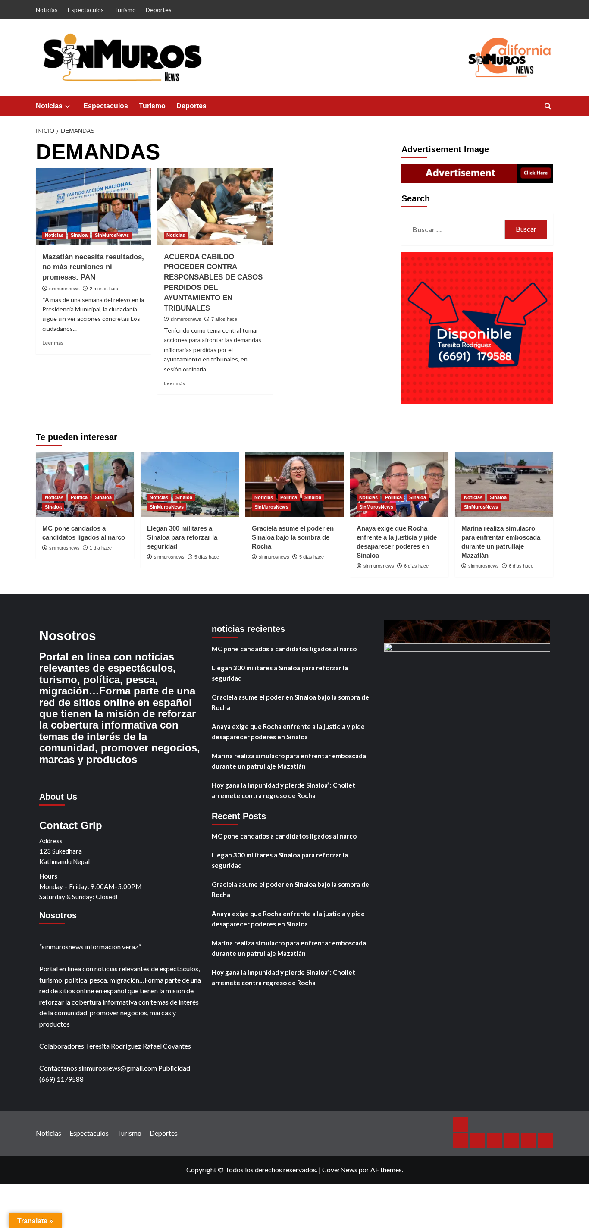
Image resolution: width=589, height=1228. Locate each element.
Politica (79, 497)
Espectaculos (86, 9)
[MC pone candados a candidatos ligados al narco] (85, 484)
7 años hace (224, 319)
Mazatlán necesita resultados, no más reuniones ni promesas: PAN (93, 267)
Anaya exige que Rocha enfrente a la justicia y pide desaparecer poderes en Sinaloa (288, 731)
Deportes (159, 9)
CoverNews (339, 1169)
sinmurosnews (64, 288)
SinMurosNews (112, 235)
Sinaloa (79, 235)
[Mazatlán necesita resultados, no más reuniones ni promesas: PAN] (93, 206)
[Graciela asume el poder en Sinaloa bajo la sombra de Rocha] (294, 484)
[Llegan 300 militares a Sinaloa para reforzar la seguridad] (190, 484)
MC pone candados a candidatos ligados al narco (284, 649)
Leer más (52, 342)
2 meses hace (104, 288)
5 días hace (206, 556)
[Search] (547, 106)
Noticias (47, 9)
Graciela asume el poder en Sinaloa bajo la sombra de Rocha (293, 537)
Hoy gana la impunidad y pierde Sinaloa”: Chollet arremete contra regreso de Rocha (283, 790)
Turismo (125, 9)
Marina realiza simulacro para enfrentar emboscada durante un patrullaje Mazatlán (289, 761)
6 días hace (416, 565)
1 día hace (101, 547)
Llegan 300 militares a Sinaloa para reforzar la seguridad (182, 537)
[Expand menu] (67, 106)
